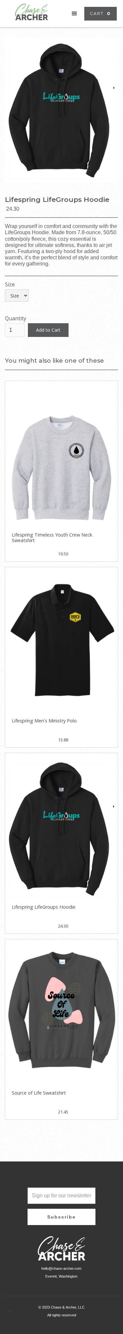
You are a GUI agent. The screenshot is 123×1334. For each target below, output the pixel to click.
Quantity (15, 318)
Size (10, 284)
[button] (74, 13)
